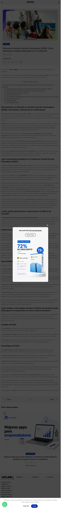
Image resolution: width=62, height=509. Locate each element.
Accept (34, 506)
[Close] (47, 225)
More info (26, 506)
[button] (4, 504)
